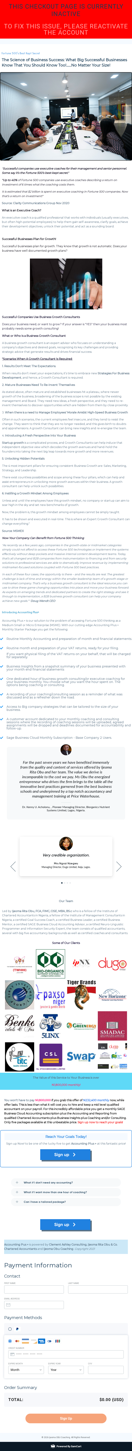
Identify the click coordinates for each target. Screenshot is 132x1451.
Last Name (73, 1283)
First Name (10, 1283)
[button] (62, 883)
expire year (54, 1364)
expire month (15, 1364)
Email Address (12, 1299)
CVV (90, 1364)
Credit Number (16, 1348)
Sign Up (66, 1418)
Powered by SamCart (69, 1446)
